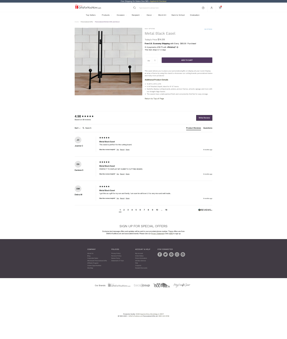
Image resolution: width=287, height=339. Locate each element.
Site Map (90, 268)
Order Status (139, 256)
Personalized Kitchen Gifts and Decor (107, 22)
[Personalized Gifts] (88, 8)
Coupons (138, 265)
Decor (149, 15)
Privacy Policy (116, 253)
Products (106, 15)
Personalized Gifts (87, 22)
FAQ (136, 263)
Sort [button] (77, 128)
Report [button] (122, 149)
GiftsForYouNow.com (136, 316)
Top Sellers (91, 15)
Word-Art (162, 15)
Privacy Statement (157, 233)
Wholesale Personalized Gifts (97, 261)
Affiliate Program (92, 263)
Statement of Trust (117, 261)
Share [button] (127, 149)
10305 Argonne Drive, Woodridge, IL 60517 (150, 314)
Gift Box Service (140, 261)
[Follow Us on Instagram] (177, 254)
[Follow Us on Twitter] (165, 254)
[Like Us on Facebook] (160, 254)
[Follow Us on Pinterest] (171, 254)
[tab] (193, 128)
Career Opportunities (94, 265)
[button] (120, 210)
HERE (171, 233)
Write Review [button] (204, 118)
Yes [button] (117, 149)
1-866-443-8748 (163, 316)
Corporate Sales (92, 258)
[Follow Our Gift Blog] (183, 254)
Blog (88, 256)
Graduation (194, 15)
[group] (86, 116)
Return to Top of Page (154, 98)
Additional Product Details (156, 80)
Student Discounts (141, 268)
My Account (139, 253)
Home (77, 22)
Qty (149, 60)
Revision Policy (116, 256)
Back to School (178, 15)
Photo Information (141, 258)
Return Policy (115, 258)
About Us (90, 253)
